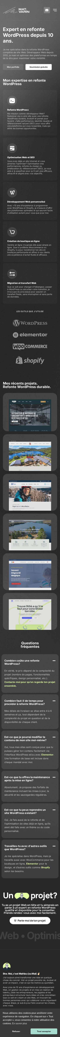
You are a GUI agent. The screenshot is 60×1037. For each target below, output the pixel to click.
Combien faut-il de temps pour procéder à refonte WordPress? (24, 702)
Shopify (45, 867)
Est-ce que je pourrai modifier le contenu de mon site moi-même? (25, 738)
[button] (30, 662)
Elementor (47, 754)
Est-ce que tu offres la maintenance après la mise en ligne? (27, 779)
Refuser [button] (16, 1031)
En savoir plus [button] (19, 1023)
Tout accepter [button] (44, 1031)
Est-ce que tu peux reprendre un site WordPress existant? (25, 811)
